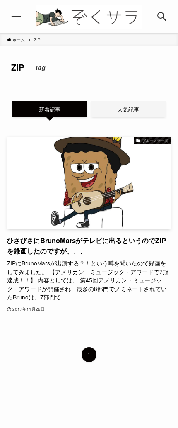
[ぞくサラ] (89, 16)
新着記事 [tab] (49, 109)
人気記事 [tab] (128, 109)
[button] (162, 16)
